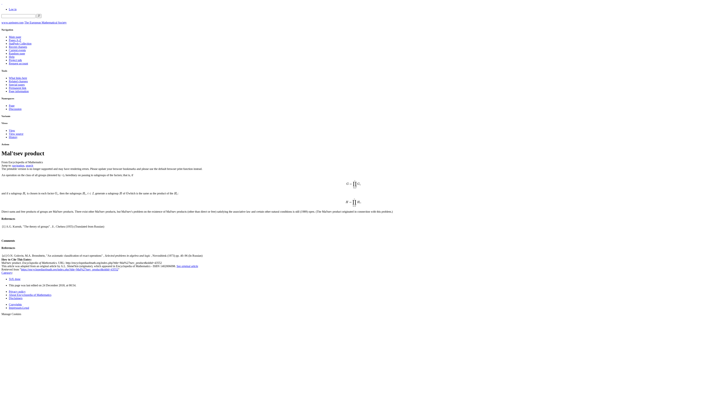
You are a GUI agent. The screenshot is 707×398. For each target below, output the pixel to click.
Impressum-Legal (19, 307)
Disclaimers (15, 298)
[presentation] (62, 175)
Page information (19, 91)
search (29, 165)
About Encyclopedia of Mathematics (30, 294)
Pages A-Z (15, 40)
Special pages (17, 84)
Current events (17, 50)
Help (12, 56)
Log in (13, 9)
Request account (18, 63)
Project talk (15, 60)
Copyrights (15, 304)
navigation (18, 165)
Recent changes (18, 46)
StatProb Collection (20, 43)
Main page (15, 37)
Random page (17, 53)
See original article (187, 266)
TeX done (14, 279)
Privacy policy (17, 291)
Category (6, 272)
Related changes (18, 81)
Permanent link (17, 88)
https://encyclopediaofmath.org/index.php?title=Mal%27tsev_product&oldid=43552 (69, 269)
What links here (18, 78)
